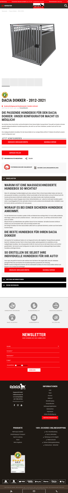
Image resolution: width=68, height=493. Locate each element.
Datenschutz (50, 417)
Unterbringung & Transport (17, 443)
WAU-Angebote (18, 451)
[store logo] (36, 5)
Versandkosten (50, 412)
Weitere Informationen (15, 288)
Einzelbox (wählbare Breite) (18, 151)
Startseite (4, 18)
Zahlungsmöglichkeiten (50, 415)
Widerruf (50, 407)
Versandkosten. (23, 117)
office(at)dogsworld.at (18, 410)
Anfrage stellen (15, 161)
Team (50, 401)
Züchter (25, 374)
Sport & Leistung (17, 446)
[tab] (34, 187)
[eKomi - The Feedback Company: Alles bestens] (18, 471)
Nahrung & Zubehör (17, 440)
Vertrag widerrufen (50, 426)
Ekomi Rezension (12, 294)
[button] (14, 91)
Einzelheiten (11, 187)
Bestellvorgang (50, 409)
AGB (50, 399)
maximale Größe (50, 151)
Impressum (50, 420)
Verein (19, 374)
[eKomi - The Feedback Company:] (5, 106)
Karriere (50, 404)
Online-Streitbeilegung (50, 423)
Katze (17, 448)
